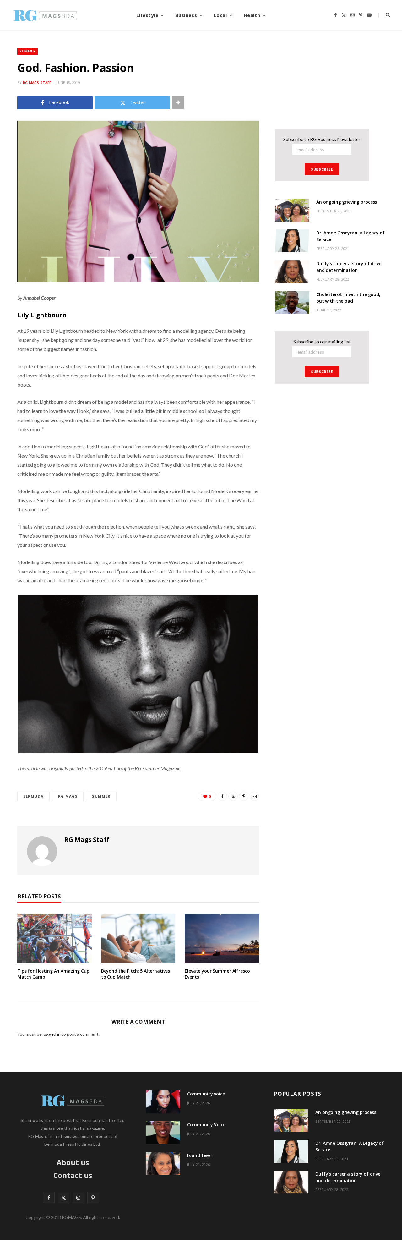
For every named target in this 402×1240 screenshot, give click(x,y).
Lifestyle (147, 15)
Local (220, 15)
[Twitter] (233, 796)
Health (252, 15)
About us (73, 1162)
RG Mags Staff (37, 82)
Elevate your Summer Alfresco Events (217, 974)
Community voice (206, 1094)
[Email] (254, 796)
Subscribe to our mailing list (322, 341)
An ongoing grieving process (346, 202)
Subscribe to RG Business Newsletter (322, 139)
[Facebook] (222, 796)
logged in (52, 1034)
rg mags (68, 796)
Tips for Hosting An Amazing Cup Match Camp (53, 974)
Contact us (72, 1175)
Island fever (199, 1155)
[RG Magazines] (45, 15)
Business (186, 15)
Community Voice (206, 1125)
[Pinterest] (243, 796)
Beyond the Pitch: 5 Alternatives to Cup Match (135, 974)
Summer (27, 51)
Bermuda (33, 796)
